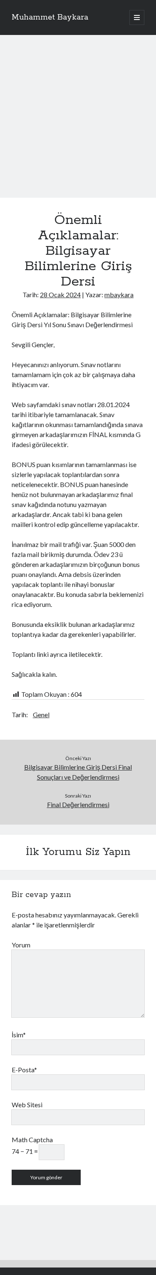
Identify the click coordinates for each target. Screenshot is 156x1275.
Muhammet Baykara (50, 17)
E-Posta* (24, 1070)
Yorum (21, 945)
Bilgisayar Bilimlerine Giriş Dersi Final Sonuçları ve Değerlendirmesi (78, 772)
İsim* (19, 1035)
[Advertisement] (78, 126)
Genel (41, 714)
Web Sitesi (27, 1104)
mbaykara (119, 294)
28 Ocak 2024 (60, 294)
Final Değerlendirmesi (78, 804)
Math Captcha (32, 1139)
